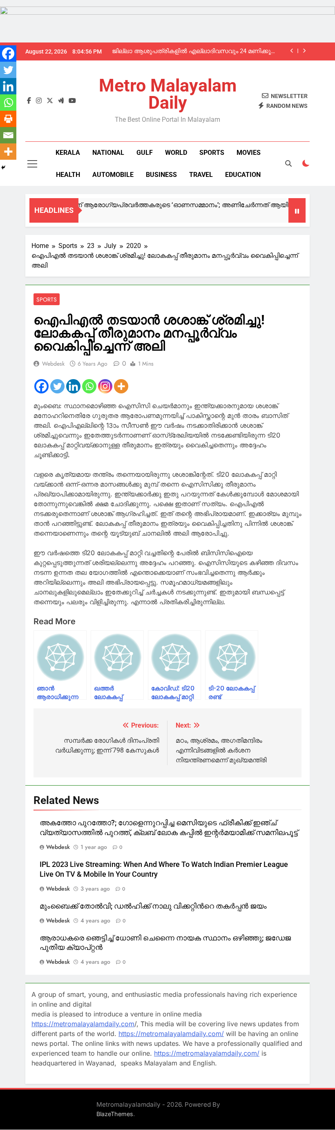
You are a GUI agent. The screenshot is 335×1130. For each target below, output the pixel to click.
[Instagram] (105, 386)
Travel (201, 175)
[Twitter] (57, 386)
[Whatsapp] (89, 386)
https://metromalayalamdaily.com (82, 1024)
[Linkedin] (73, 386)
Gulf (144, 152)
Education (243, 175)
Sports (211, 152)
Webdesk (53, 364)
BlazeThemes (114, 1113)
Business (161, 175)
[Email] (8, 135)
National (108, 152)
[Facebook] (41, 386)
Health (68, 175)
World (176, 152)
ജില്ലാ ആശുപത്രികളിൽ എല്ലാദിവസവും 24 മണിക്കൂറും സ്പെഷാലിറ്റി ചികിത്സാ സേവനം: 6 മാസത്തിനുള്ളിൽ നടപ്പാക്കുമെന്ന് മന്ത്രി (196, 51)
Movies (249, 152)
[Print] (8, 119)
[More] (121, 386)
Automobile (113, 175)
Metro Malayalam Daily (168, 94)
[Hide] (3, 167)
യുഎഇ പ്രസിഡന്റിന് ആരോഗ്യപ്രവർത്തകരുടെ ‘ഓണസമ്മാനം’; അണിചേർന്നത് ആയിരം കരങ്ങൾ (159, 205)
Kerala (68, 152)
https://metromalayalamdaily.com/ (171, 1034)
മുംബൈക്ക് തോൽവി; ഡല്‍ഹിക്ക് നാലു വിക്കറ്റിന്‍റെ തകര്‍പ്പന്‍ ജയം (153, 906)
